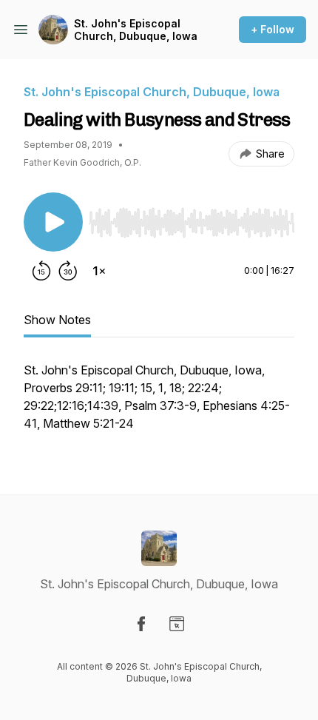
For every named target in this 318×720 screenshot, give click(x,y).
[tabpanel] (159, 404)
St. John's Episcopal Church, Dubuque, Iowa (135, 30)
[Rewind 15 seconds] (41, 270)
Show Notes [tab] (57, 319)
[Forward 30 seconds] (68, 270)
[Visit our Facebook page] (141, 623)
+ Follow (272, 29)
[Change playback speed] (99, 270)
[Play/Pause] (53, 222)
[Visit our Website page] (176, 623)
